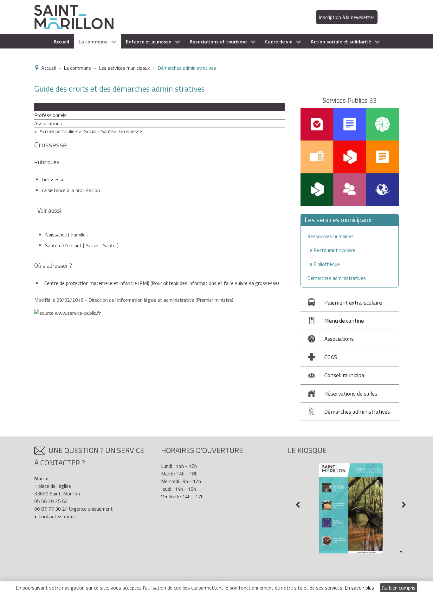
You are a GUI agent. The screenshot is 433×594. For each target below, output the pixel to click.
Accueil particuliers (59, 131)
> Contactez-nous (54, 516)
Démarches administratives (336, 278)
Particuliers (46, 107)
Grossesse (130, 131)
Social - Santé (99, 131)
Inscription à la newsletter (346, 17)
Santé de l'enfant (63, 245)
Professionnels (50, 115)
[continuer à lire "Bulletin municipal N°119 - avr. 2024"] (351, 508)
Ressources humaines (330, 236)
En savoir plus (359, 587)
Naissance (56, 234)
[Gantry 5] (73, 16)
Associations (48, 123)
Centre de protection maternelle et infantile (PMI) (161, 283)
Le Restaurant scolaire (331, 250)
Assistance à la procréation (71, 190)
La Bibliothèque (323, 264)
